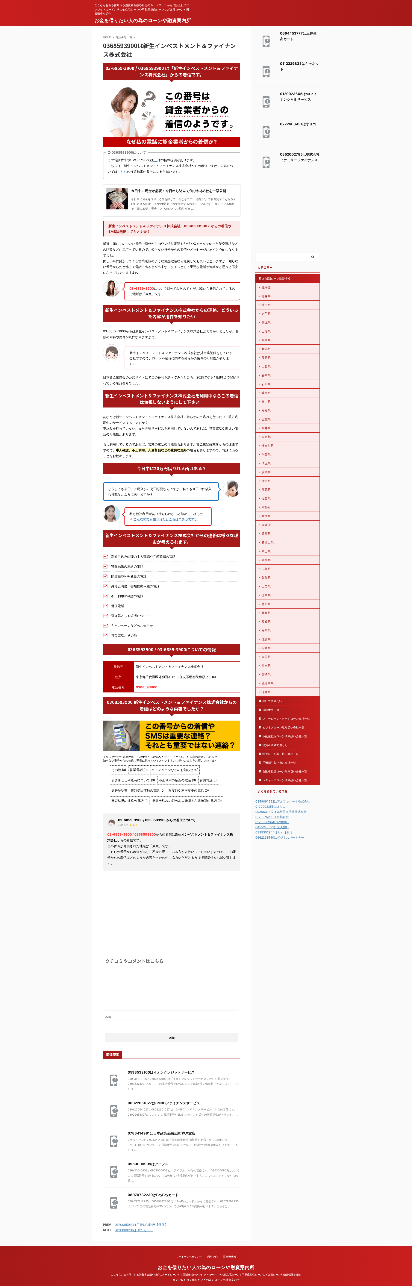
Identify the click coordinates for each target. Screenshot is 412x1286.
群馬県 (266, 489)
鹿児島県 (268, 683)
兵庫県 (266, 533)
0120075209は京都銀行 (272, 817)
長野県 (266, 357)
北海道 (266, 287)
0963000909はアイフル (148, 1164)
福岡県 (266, 630)
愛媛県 (266, 621)
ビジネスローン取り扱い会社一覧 (283, 727)
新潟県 (266, 349)
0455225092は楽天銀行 (272, 827)
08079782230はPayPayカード (153, 1195)
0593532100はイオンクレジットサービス (161, 1072)
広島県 (266, 569)
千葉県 (266, 454)
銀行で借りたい (272, 701)
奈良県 (266, 516)
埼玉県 (266, 463)
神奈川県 (268, 445)
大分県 (266, 657)
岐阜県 (266, 393)
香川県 (266, 604)
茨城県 (266, 472)
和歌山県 (268, 542)
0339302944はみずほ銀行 (273, 832)
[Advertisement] (171, 906)
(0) (155, 160)
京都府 (266, 507)
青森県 (266, 296)
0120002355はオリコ (270, 806)
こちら (122, 172)
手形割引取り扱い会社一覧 (279, 762)
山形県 (266, 331)
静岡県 (266, 375)
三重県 (266, 419)
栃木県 (266, 481)
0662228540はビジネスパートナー (279, 837)
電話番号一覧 (270, 710)
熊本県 (266, 665)
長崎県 (266, 648)
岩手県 (266, 313)
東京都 (266, 437)
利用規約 (212, 1256)
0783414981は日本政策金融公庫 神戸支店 (161, 1133)
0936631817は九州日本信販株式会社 (281, 811)
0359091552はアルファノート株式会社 (282, 801)
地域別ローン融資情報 (276, 278)
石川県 (266, 384)
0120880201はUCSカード (134, 1230)
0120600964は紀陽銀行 (272, 822)
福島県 (266, 340)
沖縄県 (266, 692)
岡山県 (266, 551)
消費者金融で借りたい (276, 745)
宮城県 (266, 322)
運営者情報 (229, 1256)
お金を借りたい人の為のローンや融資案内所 (142, 20)
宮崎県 (266, 674)
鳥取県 (266, 577)
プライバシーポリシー (189, 1256)
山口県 (266, 586)
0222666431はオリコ (298, 124)
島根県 (266, 560)
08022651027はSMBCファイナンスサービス (164, 1103)
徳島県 (266, 595)
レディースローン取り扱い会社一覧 (284, 780)
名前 (108, 1017)
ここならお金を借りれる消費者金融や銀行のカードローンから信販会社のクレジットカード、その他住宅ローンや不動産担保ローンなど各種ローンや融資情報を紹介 (206, 1274)
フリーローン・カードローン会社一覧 (286, 718)
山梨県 (266, 366)
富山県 (266, 401)
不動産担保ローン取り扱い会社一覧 (284, 736)
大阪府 (266, 525)
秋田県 (266, 305)
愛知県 (266, 410)
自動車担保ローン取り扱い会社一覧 (284, 771)
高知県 (266, 613)
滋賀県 (266, 498)
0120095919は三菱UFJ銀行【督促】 (141, 1225)
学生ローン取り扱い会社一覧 (280, 754)
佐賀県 (266, 639)
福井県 (266, 428)
